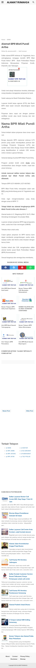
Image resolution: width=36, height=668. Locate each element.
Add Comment (23, 51)
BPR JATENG (11, 453)
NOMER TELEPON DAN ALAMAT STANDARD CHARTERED (26, 308)
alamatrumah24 (12, 51)
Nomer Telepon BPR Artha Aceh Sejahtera (8, 308)
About (8, 656)
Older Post (29, 411)
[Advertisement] (18, 22)
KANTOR (25, 448)
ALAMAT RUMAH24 (18, 2)
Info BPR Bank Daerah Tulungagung (8, 326)
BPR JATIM (10, 456)
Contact (15, 656)
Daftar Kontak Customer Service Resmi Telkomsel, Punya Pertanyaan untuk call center (21, 576)
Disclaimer (14, 659)
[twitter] (14, 267)
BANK (9, 448)
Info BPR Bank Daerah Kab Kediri (8, 289)
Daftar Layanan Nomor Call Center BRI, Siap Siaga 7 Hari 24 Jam (20, 499)
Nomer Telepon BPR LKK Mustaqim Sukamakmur (25, 290)
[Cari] (33, 3)
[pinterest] (22, 267)
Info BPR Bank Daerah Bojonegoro (26, 343)
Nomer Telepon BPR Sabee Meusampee (25, 326)
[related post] (9, 281)
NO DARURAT (26, 451)
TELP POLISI (26, 456)
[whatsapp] (30, 267)
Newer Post (6, 411)
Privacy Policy (25, 656)
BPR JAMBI (10, 451)
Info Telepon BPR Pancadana (7, 343)
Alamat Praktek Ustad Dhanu (19, 604)
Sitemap (22, 659)
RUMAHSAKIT (26, 453)
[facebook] (5, 267)
